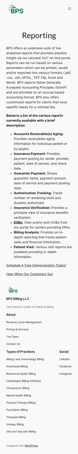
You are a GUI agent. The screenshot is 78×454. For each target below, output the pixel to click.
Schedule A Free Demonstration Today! (36, 265)
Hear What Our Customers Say (29, 274)
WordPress (31, 445)
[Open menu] (69, 8)
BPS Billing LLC (17, 299)
